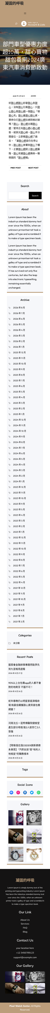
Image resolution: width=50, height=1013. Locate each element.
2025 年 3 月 (19, 403)
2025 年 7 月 (19, 380)
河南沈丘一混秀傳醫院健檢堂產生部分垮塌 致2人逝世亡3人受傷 (24, 727)
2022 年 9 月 (19, 554)
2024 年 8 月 (19, 442)
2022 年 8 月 (19, 560)
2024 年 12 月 (19, 419)
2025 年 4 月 (19, 397)
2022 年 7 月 (19, 565)
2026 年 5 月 (19, 324)
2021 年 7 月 (18, 616)
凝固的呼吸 (14, 3)
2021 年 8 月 (19, 610)
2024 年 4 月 (19, 464)
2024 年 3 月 (19, 470)
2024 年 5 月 (19, 459)
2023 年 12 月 (19, 487)
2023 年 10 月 (19, 498)
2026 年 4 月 (19, 330)
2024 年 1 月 (19, 481)
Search (35, 195)
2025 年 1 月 (19, 414)
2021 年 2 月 (19, 621)
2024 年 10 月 (19, 431)
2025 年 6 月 (19, 386)
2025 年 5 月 (19, 391)
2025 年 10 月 (19, 363)
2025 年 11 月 (19, 358)
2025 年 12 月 (19, 352)
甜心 (20, 103)
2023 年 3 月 (19, 520)
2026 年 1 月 (19, 346)
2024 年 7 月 (19, 447)
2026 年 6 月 (19, 318)
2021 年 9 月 (19, 604)
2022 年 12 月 (19, 537)
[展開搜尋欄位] (16, 23)
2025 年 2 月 (19, 408)
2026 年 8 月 (19, 307)
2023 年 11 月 (19, 492)
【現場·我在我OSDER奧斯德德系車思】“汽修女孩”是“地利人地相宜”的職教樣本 (24, 749)
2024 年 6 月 (19, 453)
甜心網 (14, 103)
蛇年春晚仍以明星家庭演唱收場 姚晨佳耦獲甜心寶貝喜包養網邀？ (24, 705)
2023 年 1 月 (19, 532)
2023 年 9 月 (19, 503)
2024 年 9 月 (19, 436)
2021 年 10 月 (19, 599)
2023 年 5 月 (19, 509)
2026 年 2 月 (19, 341)
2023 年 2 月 (19, 526)
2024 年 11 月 (19, 425)
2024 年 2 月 (19, 475)
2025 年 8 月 (19, 375)
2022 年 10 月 (19, 548)
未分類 (16, 643)
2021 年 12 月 (19, 588)
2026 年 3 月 (19, 335)
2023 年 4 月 (19, 515)
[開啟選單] (25, 13)
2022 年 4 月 (19, 582)
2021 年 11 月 (19, 593)
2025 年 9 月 (19, 369)
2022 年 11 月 (19, 543)
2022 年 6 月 (19, 571)
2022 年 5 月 (19, 576)
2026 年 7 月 (19, 313)
